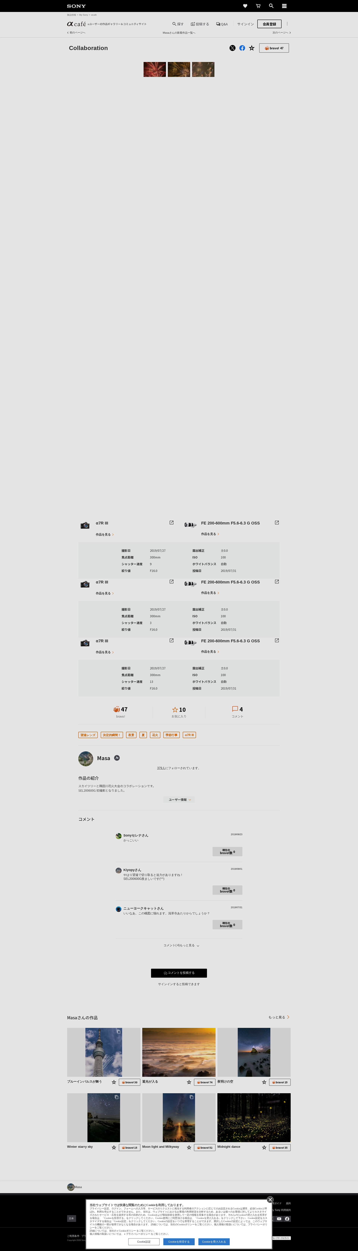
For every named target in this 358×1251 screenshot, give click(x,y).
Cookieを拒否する (179, 1241)
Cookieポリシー (127, 1231)
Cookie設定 (144, 1241)
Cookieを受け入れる (214, 1241)
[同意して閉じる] (270, 1199)
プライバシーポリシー (138, 1234)
